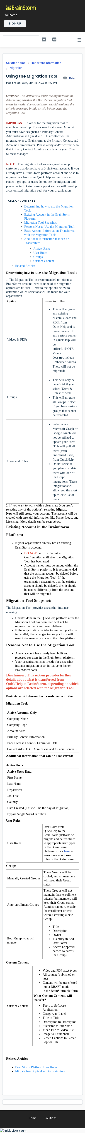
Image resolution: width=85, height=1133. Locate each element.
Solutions (50, 1118)
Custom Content (43, 261)
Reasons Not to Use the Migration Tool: (50, 226)
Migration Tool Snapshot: (40, 222)
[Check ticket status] (54, 39)
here (67, 851)
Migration (16, 68)
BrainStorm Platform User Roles (36, 1067)
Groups (38, 257)
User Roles (40, 252)
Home (32, 1118)
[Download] (34, 581)
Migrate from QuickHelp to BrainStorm (40, 1071)
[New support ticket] (43, 39)
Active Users (41, 248)
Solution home (16, 63)
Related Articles (25, 266)
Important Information (46, 63)
